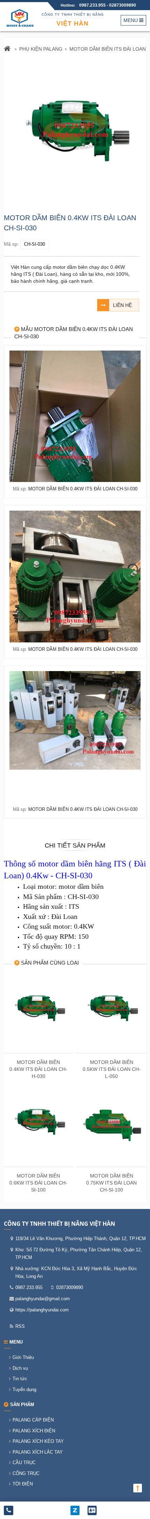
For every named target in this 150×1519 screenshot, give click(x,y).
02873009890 (122, 5)
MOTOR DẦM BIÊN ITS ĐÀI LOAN (107, 49)
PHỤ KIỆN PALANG (40, 49)
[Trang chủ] (8, 49)
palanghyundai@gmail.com (42, 1298)
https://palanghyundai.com (42, 1309)
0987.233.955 (93, 5)
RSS (20, 1326)
